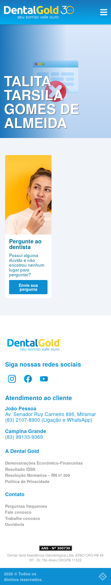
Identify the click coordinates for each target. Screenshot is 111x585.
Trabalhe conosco (22, 518)
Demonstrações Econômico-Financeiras (44, 462)
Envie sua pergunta (28, 287)
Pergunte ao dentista (28, 195)
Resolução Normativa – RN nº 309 (37, 475)
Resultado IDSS (20, 469)
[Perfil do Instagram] (12, 379)
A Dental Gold (22, 451)
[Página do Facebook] (28, 379)
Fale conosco (18, 512)
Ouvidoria (14, 524)
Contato (14, 494)
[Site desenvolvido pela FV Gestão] (102, 576)
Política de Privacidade (27, 481)
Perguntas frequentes (26, 506)
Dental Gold (39, 12)
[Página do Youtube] (44, 379)
